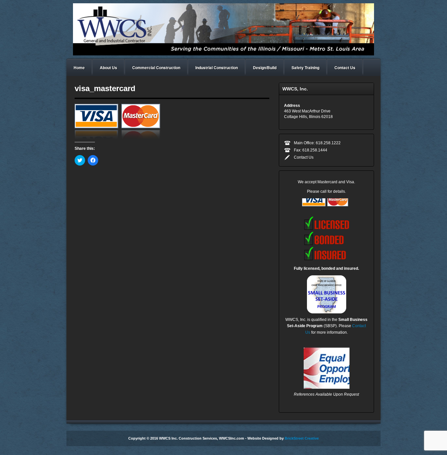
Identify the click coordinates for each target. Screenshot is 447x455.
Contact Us (344, 67)
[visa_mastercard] (120, 121)
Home (79, 67)
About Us (108, 67)
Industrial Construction (216, 67)
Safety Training (305, 67)
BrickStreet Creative (302, 438)
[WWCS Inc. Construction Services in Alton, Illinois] (223, 29)
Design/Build (265, 67)
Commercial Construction (156, 67)
